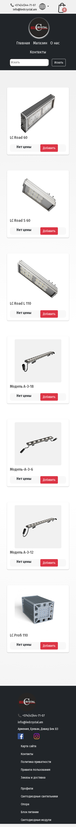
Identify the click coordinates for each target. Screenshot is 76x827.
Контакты (38, 52)
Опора (25, 804)
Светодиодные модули (36, 820)
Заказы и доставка (33, 777)
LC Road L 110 (20, 303)
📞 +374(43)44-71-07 (31, 715)
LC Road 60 (18, 137)
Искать (58, 62)
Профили (27, 788)
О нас (55, 43)
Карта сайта (28, 746)
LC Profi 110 (19, 635)
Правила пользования (35, 770)
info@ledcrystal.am (25, 9)
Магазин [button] (40, 43)
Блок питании (30, 812)
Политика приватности (36, 762)
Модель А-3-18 (22, 386)
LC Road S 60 (20, 220)
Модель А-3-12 (22, 552)
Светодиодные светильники (39, 796)
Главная (23, 43)
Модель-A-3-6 (21, 469)
